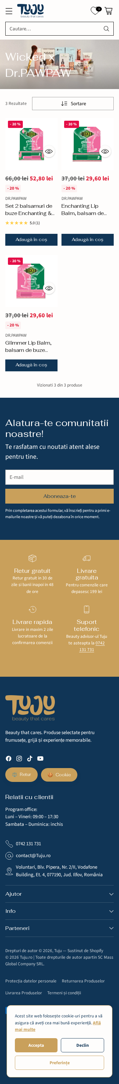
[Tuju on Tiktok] (30, 760)
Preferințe (60, 1063)
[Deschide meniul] (9, 11)
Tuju (58, 950)
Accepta (36, 1045)
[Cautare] (106, 29)
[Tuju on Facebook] (9, 760)
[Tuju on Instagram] (19, 760)
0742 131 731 (92, 646)
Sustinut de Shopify (85, 950)
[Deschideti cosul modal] (108, 11)
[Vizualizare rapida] (49, 151)
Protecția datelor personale (31, 981)
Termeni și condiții (64, 993)
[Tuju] (30, 10)
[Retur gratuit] (32, 558)
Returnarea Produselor (83, 981)
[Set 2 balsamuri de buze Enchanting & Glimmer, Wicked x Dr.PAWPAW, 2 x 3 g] (31, 144)
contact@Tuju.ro (33, 855)
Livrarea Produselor (23, 993)
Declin (82, 1045)
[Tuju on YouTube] (40, 760)
